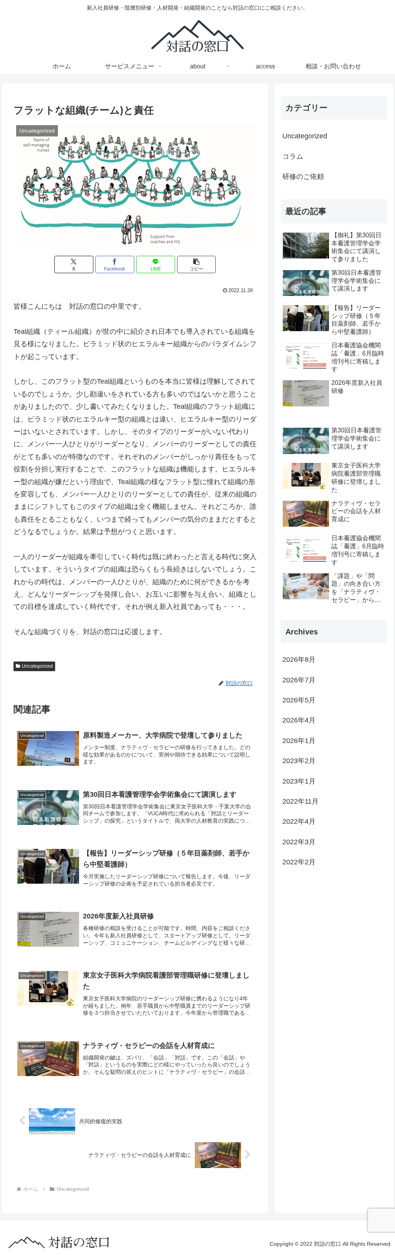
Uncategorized (37, 666)
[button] (196, 264)
